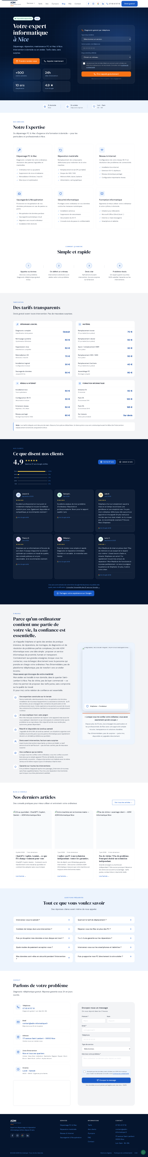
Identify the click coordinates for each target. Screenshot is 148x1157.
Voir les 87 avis (108, 462)
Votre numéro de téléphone (91, 44)
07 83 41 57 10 (114, 4)
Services (30, 3)
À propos (55, 4)
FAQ (69, 4)
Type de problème (88, 35)
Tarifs (40, 4)
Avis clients (92, 1129)
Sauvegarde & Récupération (71, 1137)
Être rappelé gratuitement (108, 74)
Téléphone (86, 1035)
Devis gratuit (129, 4)
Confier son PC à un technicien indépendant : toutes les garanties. (73, 857)
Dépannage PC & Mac (68, 1125)
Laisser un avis (127, 462)
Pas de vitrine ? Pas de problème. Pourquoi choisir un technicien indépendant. (114, 859)
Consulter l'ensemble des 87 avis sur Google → (83, 587)
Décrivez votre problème (91, 1054)
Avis (47, 4)
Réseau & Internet (67, 1133)
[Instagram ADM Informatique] (17, 1135)
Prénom (85, 1016)
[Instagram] (93, 4)
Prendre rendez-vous (28, 61)
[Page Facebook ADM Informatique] (12, 1135)
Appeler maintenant (55, 61)
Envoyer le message (108, 1080)
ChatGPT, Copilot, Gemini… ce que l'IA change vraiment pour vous (31, 857)
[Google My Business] (98, 4)
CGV (136, 1153)
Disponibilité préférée (89, 53)
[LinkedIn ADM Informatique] (103, 4)
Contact (78, 4)
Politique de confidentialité (123, 1153)
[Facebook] (88, 4)
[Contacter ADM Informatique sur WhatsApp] (143, 1152)
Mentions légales (106, 1153)
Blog (63, 4)
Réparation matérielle (68, 1129)
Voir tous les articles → (123, 802)
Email (84, 1026)
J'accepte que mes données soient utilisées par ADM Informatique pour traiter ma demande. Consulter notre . (108, 1072)
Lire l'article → (21, 876)
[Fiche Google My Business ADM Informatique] (23, 1135)
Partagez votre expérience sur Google (75, 593)
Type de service (87, 1044)
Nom (108, 1016)
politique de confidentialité (121, 1073)
